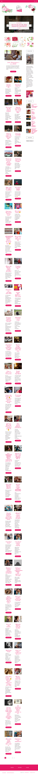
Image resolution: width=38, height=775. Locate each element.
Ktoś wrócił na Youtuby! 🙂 (18, 211)
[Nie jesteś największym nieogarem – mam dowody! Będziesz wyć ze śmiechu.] (8, 508)
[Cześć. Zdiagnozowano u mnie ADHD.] (13, 55)
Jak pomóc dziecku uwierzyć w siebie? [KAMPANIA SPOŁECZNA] (18, 487)
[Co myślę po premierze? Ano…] (18, 261)
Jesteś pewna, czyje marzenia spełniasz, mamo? (8, 213)
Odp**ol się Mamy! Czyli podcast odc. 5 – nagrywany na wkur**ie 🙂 (8, 427)
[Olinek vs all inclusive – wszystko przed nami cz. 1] (18, 645)
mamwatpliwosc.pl (27, 772)
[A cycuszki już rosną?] (8, 536)
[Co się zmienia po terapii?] (18, 390)
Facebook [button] (30, 41)
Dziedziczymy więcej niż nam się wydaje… (18, 160)
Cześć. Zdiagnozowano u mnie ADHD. (13, 63)
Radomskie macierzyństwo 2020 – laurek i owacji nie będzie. (19, 25)
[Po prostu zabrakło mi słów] (8, 79)
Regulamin (4, 772)
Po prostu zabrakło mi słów (8, 86)
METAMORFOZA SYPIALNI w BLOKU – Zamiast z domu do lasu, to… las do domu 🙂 (9, 240)
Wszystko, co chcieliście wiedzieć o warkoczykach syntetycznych (8, 570)
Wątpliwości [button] (8, 41)
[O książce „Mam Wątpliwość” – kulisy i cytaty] (18, 287)
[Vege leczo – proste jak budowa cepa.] (18, 671)
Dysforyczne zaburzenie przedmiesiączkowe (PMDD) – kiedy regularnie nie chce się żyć (18, 571)
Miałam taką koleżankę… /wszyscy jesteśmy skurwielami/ (8, 268)
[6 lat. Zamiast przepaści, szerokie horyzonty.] (18, 536)
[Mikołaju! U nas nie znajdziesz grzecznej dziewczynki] (18, 508)
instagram (19, 767)
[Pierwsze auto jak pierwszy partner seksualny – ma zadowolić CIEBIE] (8, 154)
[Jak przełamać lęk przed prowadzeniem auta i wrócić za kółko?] (8, 340)
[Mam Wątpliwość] (19, 8)
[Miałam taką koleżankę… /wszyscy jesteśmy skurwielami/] (8, 261)
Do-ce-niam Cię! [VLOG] (17, 134)
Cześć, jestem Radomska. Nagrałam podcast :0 (8, 486)
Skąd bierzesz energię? (8, 651)
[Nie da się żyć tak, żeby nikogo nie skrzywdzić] (8, 102)
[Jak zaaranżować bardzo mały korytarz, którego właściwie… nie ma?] (18, 701)
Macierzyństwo (19, 22)
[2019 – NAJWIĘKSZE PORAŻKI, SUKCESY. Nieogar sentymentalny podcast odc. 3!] (8, 448)
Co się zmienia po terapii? (18, 395)
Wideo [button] (23, 41)
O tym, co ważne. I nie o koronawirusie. (8, 372)
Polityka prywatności (10, 772)
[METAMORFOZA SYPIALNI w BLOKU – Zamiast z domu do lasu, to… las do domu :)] (8, 231)
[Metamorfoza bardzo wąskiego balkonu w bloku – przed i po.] (8, 734)
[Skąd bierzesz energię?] (8, 645)
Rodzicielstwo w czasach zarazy (18, 319)
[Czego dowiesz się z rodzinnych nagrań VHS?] (8, 286)
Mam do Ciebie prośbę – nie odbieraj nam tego (18, 238)
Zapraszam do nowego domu (18, 85)
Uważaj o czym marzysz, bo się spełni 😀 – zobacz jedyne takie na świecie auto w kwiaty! (8, 398)
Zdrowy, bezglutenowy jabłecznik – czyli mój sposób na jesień (8, 600)
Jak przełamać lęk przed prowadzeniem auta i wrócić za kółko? (8, 347)
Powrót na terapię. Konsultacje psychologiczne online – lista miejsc (18, 348)
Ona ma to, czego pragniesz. (8, 625)
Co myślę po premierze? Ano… (17, 267)
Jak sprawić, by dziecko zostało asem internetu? (8, 319)
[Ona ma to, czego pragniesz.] (8, 619)
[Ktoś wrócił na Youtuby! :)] (18, 206)
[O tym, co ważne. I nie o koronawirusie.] (8, 366)
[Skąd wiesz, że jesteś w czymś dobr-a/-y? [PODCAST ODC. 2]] (18, 448)
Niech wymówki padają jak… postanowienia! (18, 425)
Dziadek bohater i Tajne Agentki (18, 372)
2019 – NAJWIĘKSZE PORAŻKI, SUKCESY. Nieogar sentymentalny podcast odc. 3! (8, 457)
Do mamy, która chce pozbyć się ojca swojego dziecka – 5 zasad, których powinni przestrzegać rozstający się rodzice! (8, 713)
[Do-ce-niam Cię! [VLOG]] (18, 128)
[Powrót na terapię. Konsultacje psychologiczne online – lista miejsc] (18, 340)
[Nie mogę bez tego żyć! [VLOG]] (18, 182)
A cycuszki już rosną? (8, 542)
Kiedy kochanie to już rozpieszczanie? (18, 740)
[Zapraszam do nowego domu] (18, 79)
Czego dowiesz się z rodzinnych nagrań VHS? (8, 291)
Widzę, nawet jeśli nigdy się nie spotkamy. (8, 189)
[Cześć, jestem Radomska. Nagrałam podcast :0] (8, 479)
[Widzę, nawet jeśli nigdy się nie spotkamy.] (8, 182)
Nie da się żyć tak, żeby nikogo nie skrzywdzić (8, 109)
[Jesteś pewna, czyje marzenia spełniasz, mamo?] (8, 206)
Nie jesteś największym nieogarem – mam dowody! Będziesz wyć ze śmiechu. (8, 516)
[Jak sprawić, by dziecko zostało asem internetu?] (8, 312)
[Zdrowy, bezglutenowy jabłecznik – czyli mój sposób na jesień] (8, 591)
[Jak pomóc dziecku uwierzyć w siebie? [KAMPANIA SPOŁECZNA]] (18, 479)
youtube (27, 767)
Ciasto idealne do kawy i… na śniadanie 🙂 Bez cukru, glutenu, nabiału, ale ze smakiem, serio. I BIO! (8, 681)
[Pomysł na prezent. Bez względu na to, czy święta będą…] (8, 128)
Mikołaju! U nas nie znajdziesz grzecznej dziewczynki (17, 515)
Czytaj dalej (13, 71)
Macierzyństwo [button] (16, 41)
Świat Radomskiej (33, 109)
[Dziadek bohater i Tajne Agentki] (18, 366)
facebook (12, 767)
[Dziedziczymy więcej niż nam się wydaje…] (18, 154)
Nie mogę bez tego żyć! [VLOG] (18, 189)
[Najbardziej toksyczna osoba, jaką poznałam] (18, 619)
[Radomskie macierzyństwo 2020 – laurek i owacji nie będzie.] (18, 102)
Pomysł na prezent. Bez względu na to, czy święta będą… (8, 136)
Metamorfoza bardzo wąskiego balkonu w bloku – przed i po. (8, 742)
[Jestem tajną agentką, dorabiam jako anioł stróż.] (18, 591)
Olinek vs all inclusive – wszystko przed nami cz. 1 (18, 652)
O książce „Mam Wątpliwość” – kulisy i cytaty (18, 294)
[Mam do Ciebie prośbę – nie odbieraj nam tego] (18, 231)
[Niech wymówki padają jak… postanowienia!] (18, 419)
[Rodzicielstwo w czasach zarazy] (18, 312)
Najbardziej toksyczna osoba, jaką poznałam (17, 626)
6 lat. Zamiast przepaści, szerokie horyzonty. (18, 543)
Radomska (19, 28)
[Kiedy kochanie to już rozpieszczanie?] (18, 734)
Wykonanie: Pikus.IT (32, 772)
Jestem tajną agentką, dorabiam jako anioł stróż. (18, 598)
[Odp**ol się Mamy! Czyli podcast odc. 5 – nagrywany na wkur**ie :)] (8, 419)
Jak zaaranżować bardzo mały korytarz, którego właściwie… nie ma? (18, 709)
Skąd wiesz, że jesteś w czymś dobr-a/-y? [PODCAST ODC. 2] (18, 456)
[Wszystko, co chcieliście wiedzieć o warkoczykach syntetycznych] (8, 563)
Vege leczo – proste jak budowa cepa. (18, 678)
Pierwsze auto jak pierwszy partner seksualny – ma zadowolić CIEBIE (8, 162)
